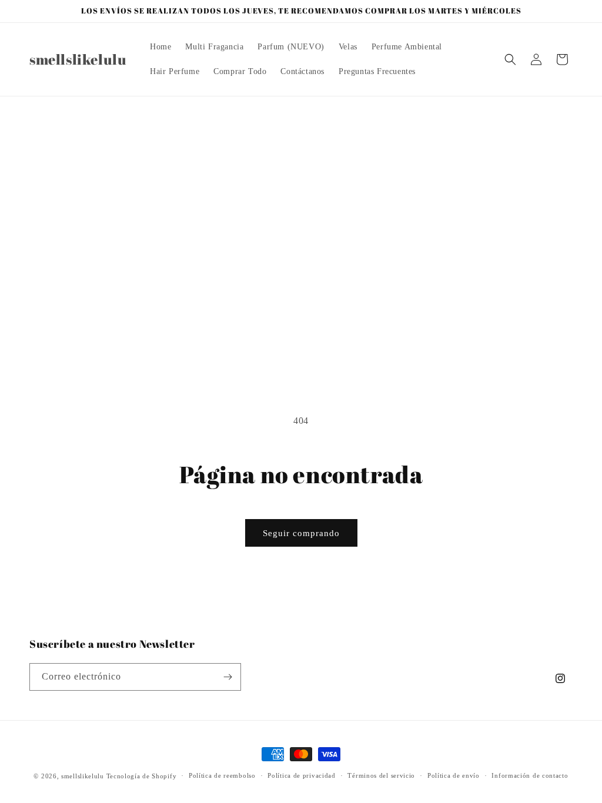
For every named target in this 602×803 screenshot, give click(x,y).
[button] (510, 59)
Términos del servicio (381, 775)
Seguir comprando (301, 533)
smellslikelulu (82, 775)
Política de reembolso (222, 775)
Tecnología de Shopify (141, 775)
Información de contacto (529, 775)
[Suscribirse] (227, 677)
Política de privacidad (301, 775)
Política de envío (453, 775)
